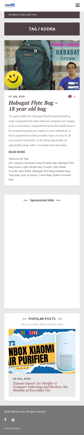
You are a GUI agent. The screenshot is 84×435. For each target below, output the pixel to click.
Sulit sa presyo (29, 175)
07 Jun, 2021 (17, 96)
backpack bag (33, 162)
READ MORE (17, 152)
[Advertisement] (42, 255)
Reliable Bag (62, 170)
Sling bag (14, 175)
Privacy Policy (12, 428)
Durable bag (49, 162)
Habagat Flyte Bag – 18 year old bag (33, 105)
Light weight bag (32, 166)
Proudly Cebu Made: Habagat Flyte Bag (31, 170)
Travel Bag (45, 175)
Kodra (17, 166)
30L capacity (16, 162)
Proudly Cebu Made (54, 166)
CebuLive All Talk (18, 158)
